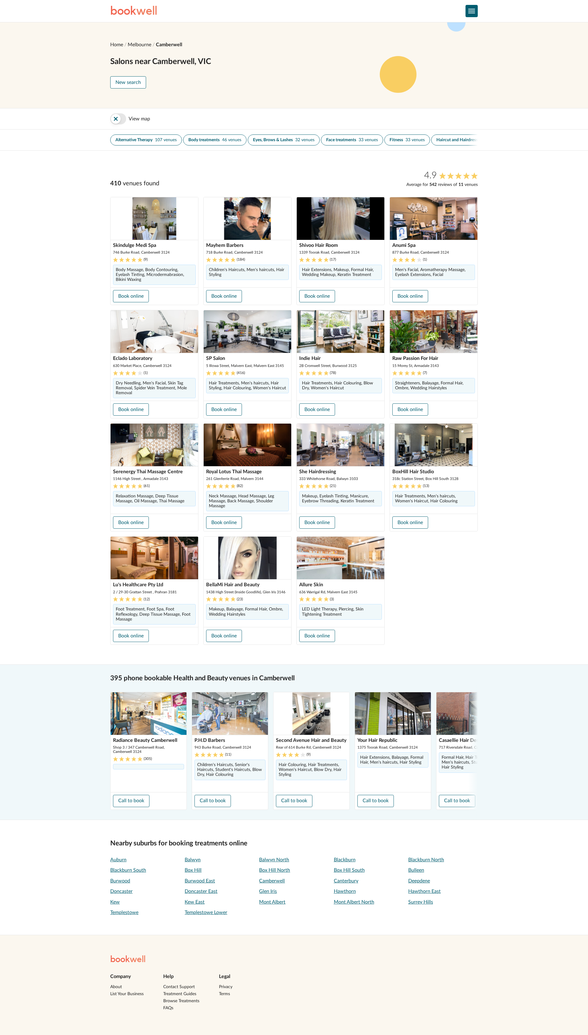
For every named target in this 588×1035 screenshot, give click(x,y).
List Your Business (127, 994)
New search (128, 82)
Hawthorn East (424, 891)
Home (116, 44)
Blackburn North (426, 859)
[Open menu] (472, 11)
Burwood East (200, 880)
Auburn (118, 859)
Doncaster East (201, 891)
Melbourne (139, 44)
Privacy (225, 987)
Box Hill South (349, 870)
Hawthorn (345, 891)
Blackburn (345, 859)
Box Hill (193, 870)
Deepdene (419, 880)
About (116, 987)
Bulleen (416, 870)
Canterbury (346, 880)
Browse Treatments (181, 1001)
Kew (115, 902)
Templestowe (124, 912)
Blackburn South (128, 870)
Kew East (195, 902)
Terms (224, 994)
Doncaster (121, 891)
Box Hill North (274, 870)
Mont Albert (272, 902)
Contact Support (179, 987)
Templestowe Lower (206, 912)
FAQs (168, 1008)
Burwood (120, 880)
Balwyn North (274, 859)
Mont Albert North (354, 902)
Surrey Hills (420, 902)
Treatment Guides (179, 994)
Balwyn (193, 859)
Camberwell (169, 44)
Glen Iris (268, 891)
